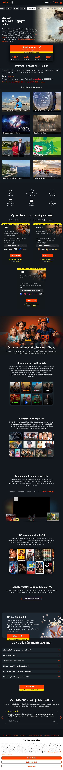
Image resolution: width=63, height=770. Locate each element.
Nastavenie (31, 766)
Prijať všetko (31, 758)
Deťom (23, 8)
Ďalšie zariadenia (48, 492)
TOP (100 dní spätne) (38, 82)
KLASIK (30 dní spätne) (23, 82)
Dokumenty (31, 8)
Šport (47, 8)
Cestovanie (10, 76)
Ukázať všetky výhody (31, 599)
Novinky (15, 736)
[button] (2, 717)
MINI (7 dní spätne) (8, 82)
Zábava (40, 8)
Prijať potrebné (31, 762)
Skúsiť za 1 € (18, 636)
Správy (54, 8)
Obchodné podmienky (35, 736)
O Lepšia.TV (7, 736)
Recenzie (23, 736)
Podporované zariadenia (52, 736)
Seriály (16, 8)
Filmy (9, 8)
